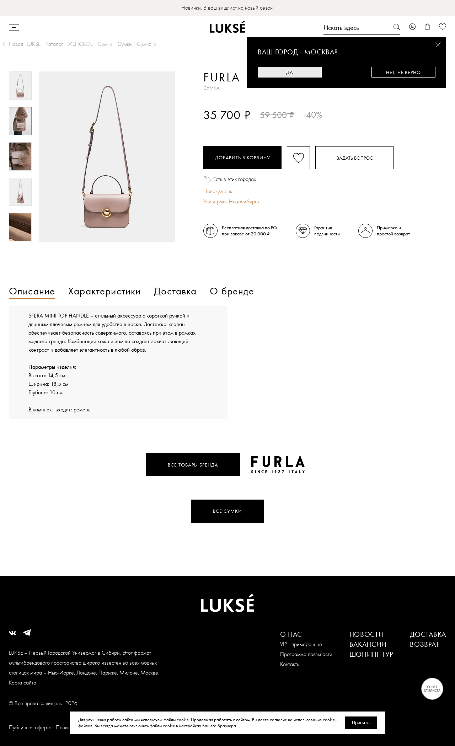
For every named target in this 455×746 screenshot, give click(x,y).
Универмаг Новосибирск (231, 201)
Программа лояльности (306, 654)
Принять (361, 722)
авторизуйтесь (224, 127)
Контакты (290, 664)
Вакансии (368, 644)
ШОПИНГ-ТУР (371, 654)
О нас (291, 634)
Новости (366, 634)
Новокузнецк (217, 191)
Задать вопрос (354, 158)
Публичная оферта (30, 727)
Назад (16, 44)
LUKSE (34, 44)
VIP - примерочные (301, 644)
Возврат (424, 644)
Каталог (54, 44)
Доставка (428, 634)
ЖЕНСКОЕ (80, 44)
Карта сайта (22, 682)
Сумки (105, 44)
